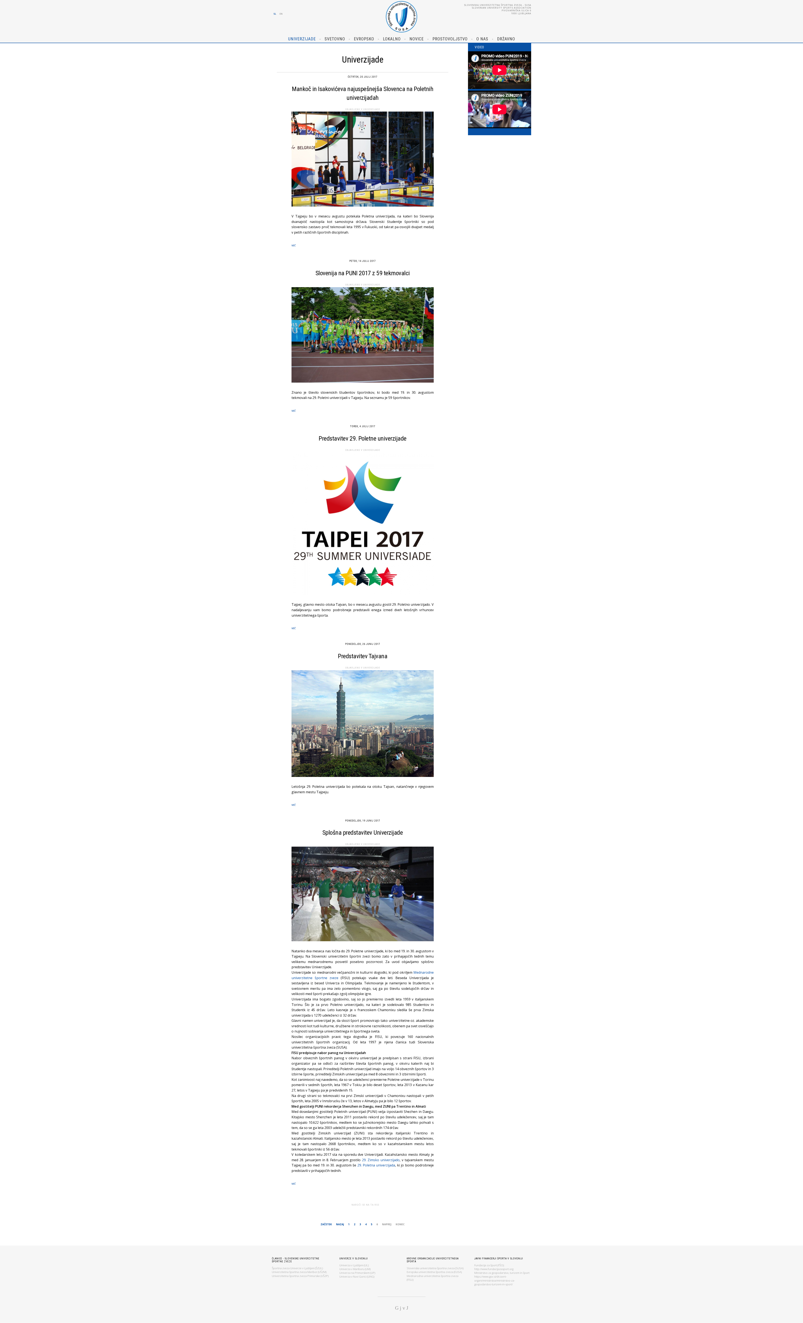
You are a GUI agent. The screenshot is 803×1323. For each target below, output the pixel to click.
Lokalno (392, 38)
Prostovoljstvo (450, 38)
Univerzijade (302, 38)
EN (281, 13)
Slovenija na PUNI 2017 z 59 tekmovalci (363, 273)
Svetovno (335, 38)
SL (275, 13)
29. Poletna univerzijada (376, 1165)
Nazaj (340, 1224)
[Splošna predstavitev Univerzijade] (362, 895)
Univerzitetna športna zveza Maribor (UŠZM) (299, 1272)
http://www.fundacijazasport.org (493, 1269)
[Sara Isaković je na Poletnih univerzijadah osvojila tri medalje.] (362, 160)
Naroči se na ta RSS (365, 1204)
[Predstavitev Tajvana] (362, 724)
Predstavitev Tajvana (362, 656)
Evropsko (364, 38)
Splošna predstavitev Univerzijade (362, 832)
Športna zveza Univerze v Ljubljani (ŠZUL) (297, 1268)
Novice (416, 38)
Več (294, 245)
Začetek (326, 1224)
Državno (506, 38)
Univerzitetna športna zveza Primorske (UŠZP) (300, 1276)
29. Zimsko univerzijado (381, 1160)
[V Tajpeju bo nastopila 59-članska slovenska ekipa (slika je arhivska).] (362, 336)
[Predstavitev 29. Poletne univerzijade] (362, 525)
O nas (482, 38)
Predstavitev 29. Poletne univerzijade (363, 438)
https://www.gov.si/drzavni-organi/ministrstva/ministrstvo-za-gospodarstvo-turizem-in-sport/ (494, 1280)
